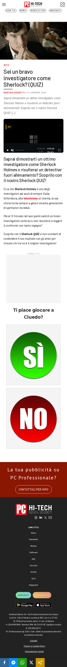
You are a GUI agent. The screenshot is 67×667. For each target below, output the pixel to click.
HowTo (33, 572)
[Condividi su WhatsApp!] (22, 662)
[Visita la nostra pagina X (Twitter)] (45, 518)
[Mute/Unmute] (12, 150)
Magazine (33, 585)
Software (33, 552)
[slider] (19, 150)
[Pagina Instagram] (62, 4)
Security (33, 565)
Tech (33, 578)
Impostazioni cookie (34, 651)
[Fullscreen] (59, 150)
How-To (10, 10)
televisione (30, 198)
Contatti (33, 640)
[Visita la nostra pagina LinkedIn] (40, 518)
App (33, 558)
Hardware (33, 539)
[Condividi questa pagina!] (40, 662)
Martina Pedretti (14, 92)
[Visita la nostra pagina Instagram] (36, 518)
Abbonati (55, 10)
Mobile (33, 546)
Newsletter (38, 10)
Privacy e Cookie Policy (34, 646)
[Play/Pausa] (8, 150)
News (23, 10)
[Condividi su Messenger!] (13, 662)
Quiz (7, 65)
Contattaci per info (33, 489)
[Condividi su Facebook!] (4, 662)
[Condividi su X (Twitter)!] (31, 662)
